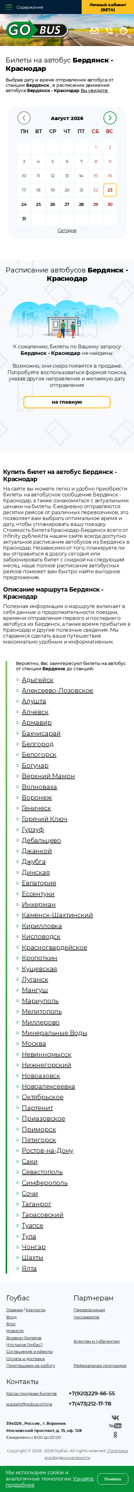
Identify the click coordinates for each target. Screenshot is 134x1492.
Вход (11, 1316)
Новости (15, 1330)
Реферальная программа (100, 1365)
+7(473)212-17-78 (90, 1404)
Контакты (35, 1309)
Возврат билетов (23, 1337)
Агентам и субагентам (96, 1341)
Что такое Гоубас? (24, 1344)
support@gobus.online (29, 1403)
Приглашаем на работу (30, 1365)
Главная (14, 1309)
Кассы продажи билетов (31, 1393)
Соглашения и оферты (29, 1351)
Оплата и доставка (25, 1358)
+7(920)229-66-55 (92, 1393)
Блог (11, 1323)
